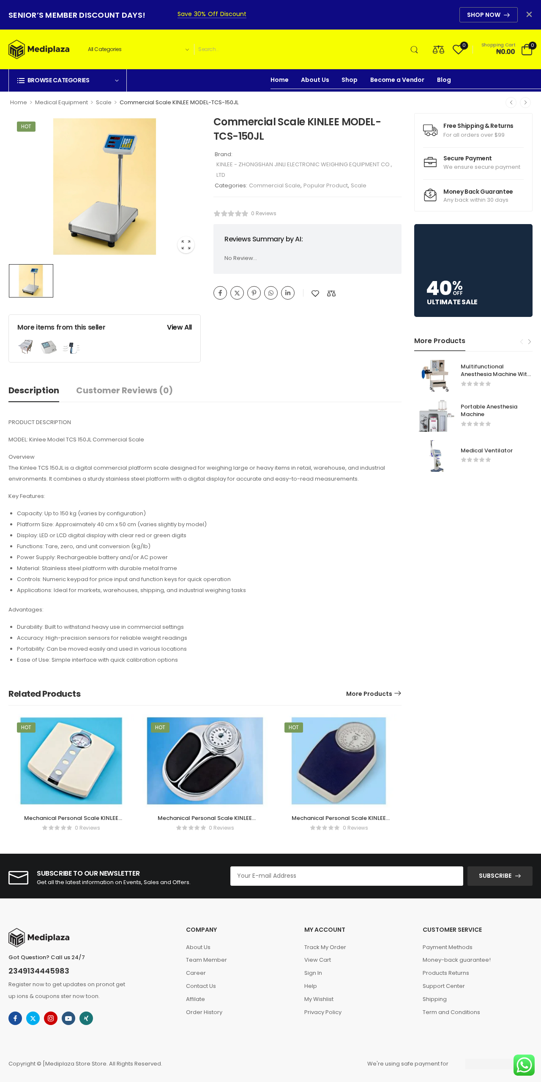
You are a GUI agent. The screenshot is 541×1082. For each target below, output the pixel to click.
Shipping (435, 999)
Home (279, 80)
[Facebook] (220, 293)
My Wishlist (318, 999)
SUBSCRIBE (495, 875)
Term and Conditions (451, 1012)
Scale (104, 102)
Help (310, 986)
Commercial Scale (275, 185)
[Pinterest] (254, 293)
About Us (315, 80)
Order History (204, 1012)
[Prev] (511, 102)
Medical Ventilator (487, 450)
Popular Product (325, 185)
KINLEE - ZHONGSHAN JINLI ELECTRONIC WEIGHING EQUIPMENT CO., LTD (304, 169)
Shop (349, 80)
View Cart (317, 960)
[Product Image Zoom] (186, 244)
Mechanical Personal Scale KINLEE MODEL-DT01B (339, 822)
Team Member (206, 960)
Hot (26, 126)
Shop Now (483, 15)
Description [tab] (33, 390)
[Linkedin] (288, 293)
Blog (444, 80)
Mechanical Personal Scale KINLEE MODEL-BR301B (71, 822)
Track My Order (325, 947)
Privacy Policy (323, 1012)
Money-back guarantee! (457, 960)
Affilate (195, 999)
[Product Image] (104, 186)
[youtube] (68, 1018)
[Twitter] (237, 293)
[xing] (86, 1018)
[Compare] (438, 49)
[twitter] (33, 1018)
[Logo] (38, 49)
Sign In (313, 973)
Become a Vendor (397, 80)
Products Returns (446, 973)
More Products (369, 694)
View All (179, 327)
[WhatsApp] (271, 293)
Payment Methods (448, 947)
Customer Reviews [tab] (124, 390)
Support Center (444, 986)
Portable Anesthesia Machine (489, 410)
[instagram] (50, 1018)
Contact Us (201, 986)
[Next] (525, 102)
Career (196, 973)
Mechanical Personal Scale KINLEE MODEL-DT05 (205, 822)
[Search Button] (415, 49)
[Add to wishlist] (315, 293)
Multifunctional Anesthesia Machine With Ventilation (495, 374)
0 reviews (263, 213)
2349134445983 (38, 971)
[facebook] (15, 1018)
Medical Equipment (61, 102)
